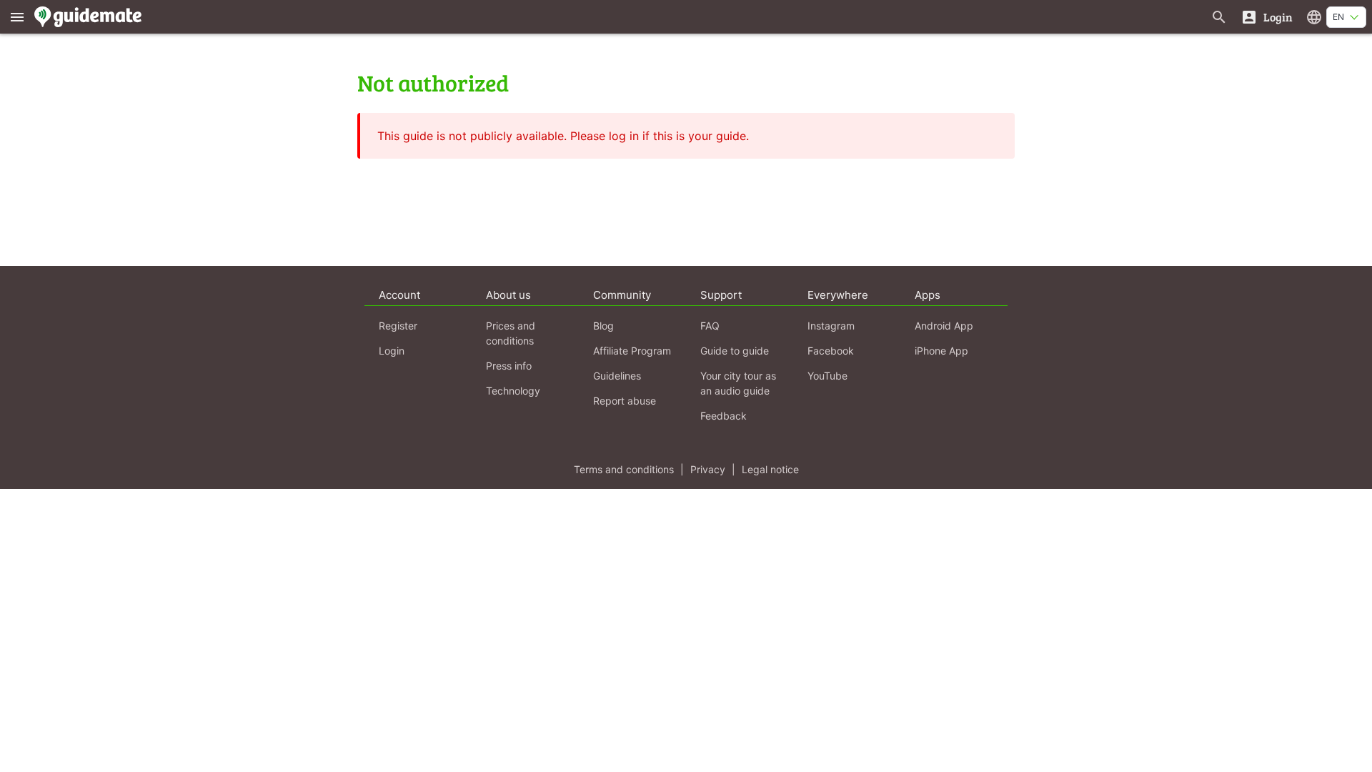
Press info (509, 366)
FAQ (710, 326)
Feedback (723, 416)
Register (398, 326)
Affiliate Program (632, 351)
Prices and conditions (510, 333)
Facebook (830, 351)
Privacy (707, 469)
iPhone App (941, 351)
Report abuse (624, 401)
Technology (513, 391)
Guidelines (617, 376)
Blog (603, 326)
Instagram (831, 326)
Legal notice (770, 469)
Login (391, 351)
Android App (944, 326)
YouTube (827, 376)
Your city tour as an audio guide (738, 383)
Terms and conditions (624, 469)
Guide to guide (734, 351)
